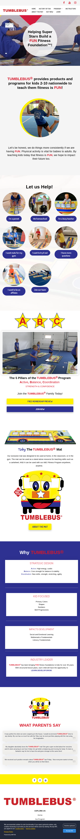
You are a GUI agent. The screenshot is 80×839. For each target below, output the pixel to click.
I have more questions (66, 254)
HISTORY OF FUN (45, 9)
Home (40, 815)
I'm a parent (14, 218)
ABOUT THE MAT (37, 12)
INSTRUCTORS (71, 9)
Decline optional (69, 826)
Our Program (40, 819)
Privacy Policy (8, 832)
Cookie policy (19, 828)
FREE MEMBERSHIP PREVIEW (40, 401)
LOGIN (58, 12)
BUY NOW (49, 12)
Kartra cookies (30, 828)
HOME (34, 9)
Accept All (69, 831)
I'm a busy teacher (66, 218)
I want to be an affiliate (14, 291)
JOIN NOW (40, 409)
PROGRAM (57, 9)
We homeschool (40, 218)
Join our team (40, 289)
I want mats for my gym (14, 254)
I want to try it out (40, 252)
